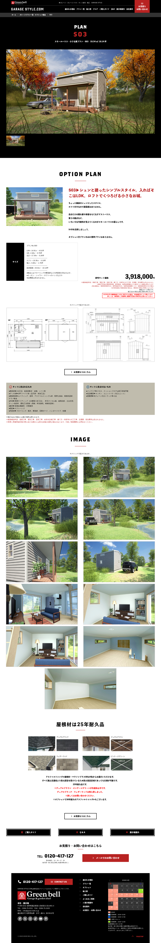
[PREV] (110, 880)
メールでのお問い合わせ (107, 858)
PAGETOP (139, 936)
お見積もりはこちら (82, 372)
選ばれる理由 (70, 9)
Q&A (113, 9)
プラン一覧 (80, 9)
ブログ (95, 9)
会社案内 (129, 9)
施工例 (88, 9)
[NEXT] (141, 880)
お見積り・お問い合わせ (92, 910)
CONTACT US (60, 882)
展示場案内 (120, 9)
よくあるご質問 (88, 899)
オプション (87, 887)
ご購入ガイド (104, 9)
